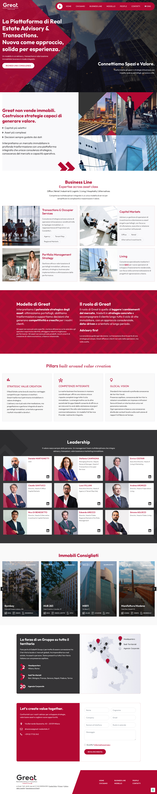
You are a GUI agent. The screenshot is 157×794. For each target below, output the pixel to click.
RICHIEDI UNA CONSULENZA (18, 65)
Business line (96, 6)
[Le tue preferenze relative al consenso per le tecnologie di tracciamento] (153, 790)
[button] (3, 589)
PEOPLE (136, 780)
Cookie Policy (53, 786)
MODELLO (118, 783)
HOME (101, 780)
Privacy (60, 786)
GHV (127, 265)
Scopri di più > (31, 565)
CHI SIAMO (103, 783)
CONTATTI (137, 783)
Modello (111, 6)
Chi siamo (80, 6)
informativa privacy (102, 745)
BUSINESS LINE (120, 780)
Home (68, 6)
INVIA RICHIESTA (95, 752)
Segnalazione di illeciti (33, 788)
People (123, 6)
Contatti (135, 6)
